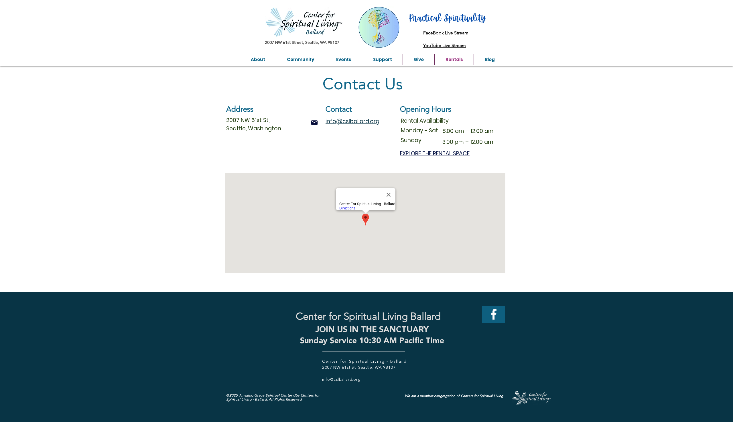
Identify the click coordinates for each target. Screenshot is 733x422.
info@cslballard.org (341, 380)
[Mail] (314, 122)
